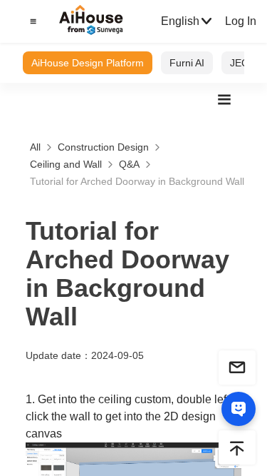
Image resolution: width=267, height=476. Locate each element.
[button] (31, 21)
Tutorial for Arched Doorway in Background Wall (137, 181)
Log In (240, 21)
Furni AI (186, 63)
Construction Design (103, 147)
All (35, 147)
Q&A (129, 164)
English (180, 21)
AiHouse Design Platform (87, 63)
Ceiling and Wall (66, 164)
